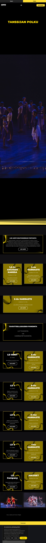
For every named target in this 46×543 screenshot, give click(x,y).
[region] (15, 533)
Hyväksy (23, 538)
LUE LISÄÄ (23, 249)
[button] (21, 5)
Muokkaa (8, 538)
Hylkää (15, 538)
